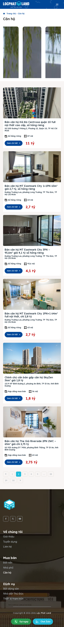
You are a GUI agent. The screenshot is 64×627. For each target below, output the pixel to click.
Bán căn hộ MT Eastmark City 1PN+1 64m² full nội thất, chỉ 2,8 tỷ (31, 315)
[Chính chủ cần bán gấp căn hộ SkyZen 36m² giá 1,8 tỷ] (32, 358)
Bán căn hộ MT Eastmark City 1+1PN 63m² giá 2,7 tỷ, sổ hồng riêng (31, 187)
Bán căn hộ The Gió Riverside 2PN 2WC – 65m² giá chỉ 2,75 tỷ (30, 443)
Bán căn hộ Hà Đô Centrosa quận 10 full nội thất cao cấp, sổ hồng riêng (30, 123)
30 (13, 480)
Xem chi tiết (12, 143)
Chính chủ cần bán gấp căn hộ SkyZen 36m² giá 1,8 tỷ (29, 379)
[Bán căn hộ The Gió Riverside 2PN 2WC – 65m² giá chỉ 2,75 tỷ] (32, 421)
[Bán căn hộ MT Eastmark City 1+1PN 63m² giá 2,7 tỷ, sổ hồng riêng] (32, 166)
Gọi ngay (23, 621)
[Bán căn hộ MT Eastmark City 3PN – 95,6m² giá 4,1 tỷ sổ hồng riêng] (32, 230)
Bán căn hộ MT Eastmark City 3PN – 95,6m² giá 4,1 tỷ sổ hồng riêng (27, 251)
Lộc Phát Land (44, 613)
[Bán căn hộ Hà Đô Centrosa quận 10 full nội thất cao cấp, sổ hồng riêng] (32, 102)
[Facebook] (6, 519)
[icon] (4, 13)
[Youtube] (20, 519)
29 (6, 480)
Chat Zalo (45, 621)
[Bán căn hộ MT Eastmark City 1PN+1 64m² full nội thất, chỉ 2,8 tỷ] (32, 294)
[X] (13, 519)
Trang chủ (11, 13)
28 (51, 474)
